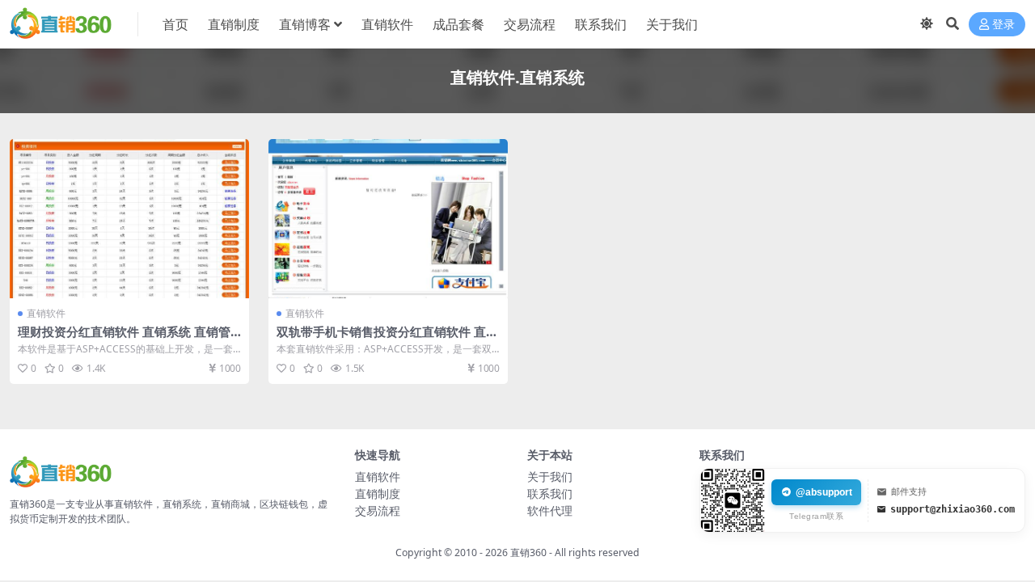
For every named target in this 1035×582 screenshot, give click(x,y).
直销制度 (234, 24)
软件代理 (549, 510)
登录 (1003, 25)
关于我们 (672, 24)
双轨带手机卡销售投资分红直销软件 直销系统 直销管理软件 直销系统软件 (387, 338)
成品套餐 (458, 24)
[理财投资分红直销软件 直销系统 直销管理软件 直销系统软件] (129, 218)
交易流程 (530, 24)
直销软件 (387, 24)
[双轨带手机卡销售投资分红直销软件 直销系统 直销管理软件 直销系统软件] (388, 218)
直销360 (528, 552)
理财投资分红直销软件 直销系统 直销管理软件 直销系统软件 (124, 338)
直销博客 (305, 24)
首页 (175, 24)
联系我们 (601, 24)
